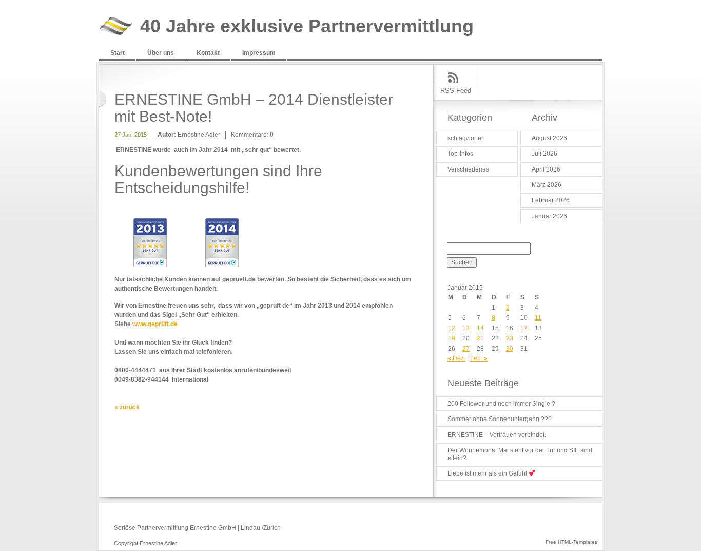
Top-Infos (460, 153)
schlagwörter (465, 138)
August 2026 (549, 138)
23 (509, 338)
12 (451, 328)
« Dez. (456, 358)
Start (117, 52)
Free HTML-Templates (571, 542)
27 (466, 348)
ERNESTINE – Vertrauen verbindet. (496, 435)
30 (509, 348)
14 (480, 328)
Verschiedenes (468, 169)
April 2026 (546, 169)
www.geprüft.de (155, 324)
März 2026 (546, 184)
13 (466, 328)
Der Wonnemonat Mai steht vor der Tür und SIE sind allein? (519, 454)
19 (451, 338)
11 (538, 317)
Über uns (160, 52)
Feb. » (479, 358)
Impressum (259, 52)
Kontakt (208, 52)
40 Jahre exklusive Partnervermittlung (307, 26)
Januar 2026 (549, 216)
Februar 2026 (551, 200)
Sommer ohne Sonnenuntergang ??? (499, 419)
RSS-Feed (455, 90)
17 (524, 328)
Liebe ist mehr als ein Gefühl (488, 473)
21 (480, 338)
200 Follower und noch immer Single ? (501, 403)
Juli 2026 (544, 153)
